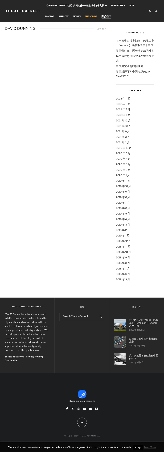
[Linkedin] (90, 408)
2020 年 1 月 (123, 175)
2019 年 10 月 (123, 186)
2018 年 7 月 (123, 268)
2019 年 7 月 (123, 203)
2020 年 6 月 (123, 153)
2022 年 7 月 (123, 109)
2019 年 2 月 (123, 230)
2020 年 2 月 (123, 170)
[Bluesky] (96, 408)
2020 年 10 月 (123, 148)
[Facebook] (66, 408)
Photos (49, 16)
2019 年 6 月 (123, 208)
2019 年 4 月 (123, 219)
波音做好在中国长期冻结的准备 (135, 51)
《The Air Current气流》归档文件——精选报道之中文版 (74, 5)
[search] (101, 317)
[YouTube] (84, 408)
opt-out (115, 447)
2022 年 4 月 (123, 115)
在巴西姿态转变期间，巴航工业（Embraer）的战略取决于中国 (143, 323)
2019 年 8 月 (123, 197)
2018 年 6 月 (123, 274)
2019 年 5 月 (123, 213)
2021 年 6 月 (123, 131)
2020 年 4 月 (123, 159)
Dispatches (118, 5)
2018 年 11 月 (123, 246)
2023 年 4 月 (123, 98)
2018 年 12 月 (123, 241)
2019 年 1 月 (122, 235)
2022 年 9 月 (123, 104)
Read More (150, 447)
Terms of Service (14, 357)
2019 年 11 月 (123, 181)
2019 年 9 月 (123, 192)
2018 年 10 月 (123, 252)
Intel (132, 5)
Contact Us (11, 361)
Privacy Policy (34, 357)
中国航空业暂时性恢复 (129, 66)
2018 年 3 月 (123, 279)
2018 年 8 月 (123, 263)
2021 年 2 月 (123, 142)
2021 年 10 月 (123, 126)
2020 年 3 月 (123, 164)
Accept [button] (138, 448)
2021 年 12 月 (123, 120)
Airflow (63, 16)
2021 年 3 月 (123, 137)
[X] (72, 408)
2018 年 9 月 (123, 257)
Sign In (77, 16)
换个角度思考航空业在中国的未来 (143, 357)
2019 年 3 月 (123, 225)
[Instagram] (78, 408)
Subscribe (91, 16)
